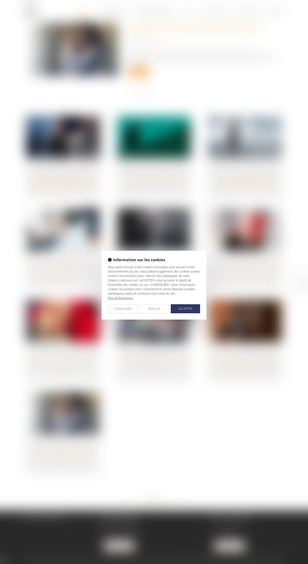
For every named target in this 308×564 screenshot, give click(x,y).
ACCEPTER (185, 309)
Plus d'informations (120, 298)
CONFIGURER (123, 309)
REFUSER (154, 309)
